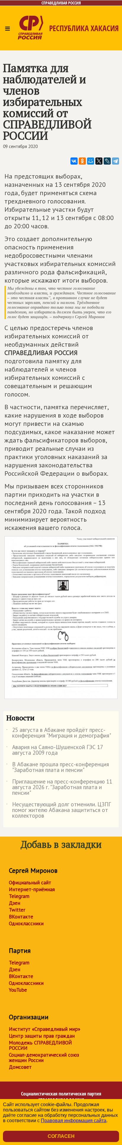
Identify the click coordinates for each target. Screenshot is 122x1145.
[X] (98, 161)
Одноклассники (26, 923)
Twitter (17, 910)
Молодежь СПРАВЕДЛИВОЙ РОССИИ (40, 1045)
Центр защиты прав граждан (42, 1036)
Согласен (61, 1136)
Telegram (19, 896)
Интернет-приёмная (32, 889)
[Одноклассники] (82, 161)
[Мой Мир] (90, 161)
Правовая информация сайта (73, 1120)
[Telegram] (115, 161)
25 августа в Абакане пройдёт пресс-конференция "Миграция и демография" (58, 733)
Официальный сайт (30, 882)
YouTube (18, 990)
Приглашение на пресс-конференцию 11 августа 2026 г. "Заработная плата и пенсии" (59, 787)
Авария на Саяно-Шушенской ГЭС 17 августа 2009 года (54, 750)
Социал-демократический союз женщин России (44, 1057)
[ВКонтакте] (74, 161)
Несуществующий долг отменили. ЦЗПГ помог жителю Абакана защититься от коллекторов (58, 810)
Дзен (14, 903)
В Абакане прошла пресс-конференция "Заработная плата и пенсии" (57, 767)
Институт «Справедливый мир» (44, 1029)
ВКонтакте (21, 916)
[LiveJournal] (107, 161)
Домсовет (20, 1067)
